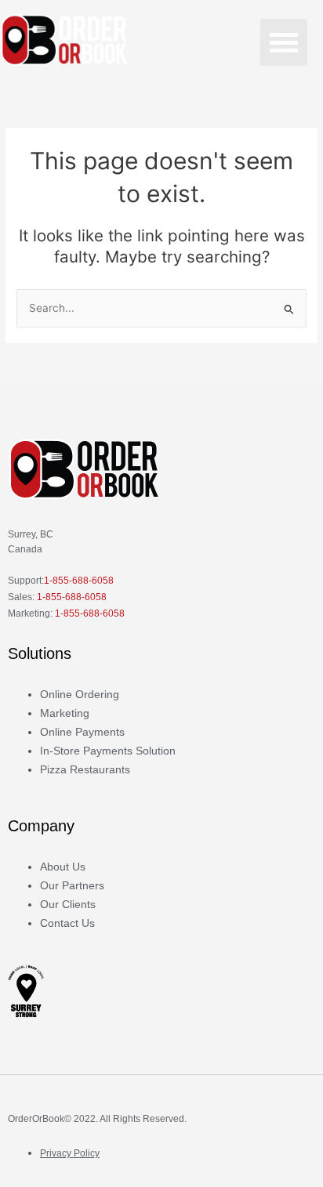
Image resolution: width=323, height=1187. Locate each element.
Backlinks (209, 1118)
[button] (283, 42)
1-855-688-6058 (79, 580)
